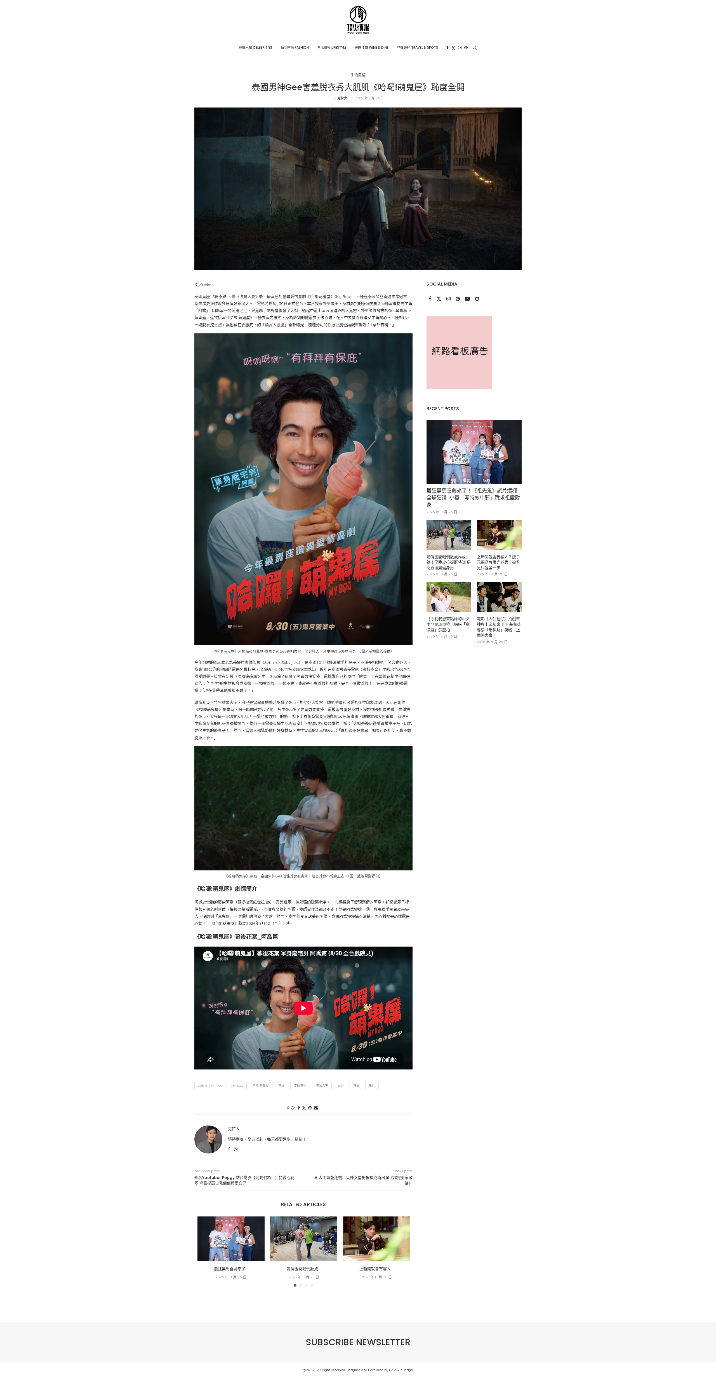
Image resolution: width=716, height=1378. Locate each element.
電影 (341, 1086)
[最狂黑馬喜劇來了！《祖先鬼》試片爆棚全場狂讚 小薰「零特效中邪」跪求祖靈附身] (231, 1238)
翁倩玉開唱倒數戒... (304, 1269)
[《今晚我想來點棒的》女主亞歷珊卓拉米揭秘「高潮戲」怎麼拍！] (449, 597)
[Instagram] (459, 47)
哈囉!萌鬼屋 (261, 1086)
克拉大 (342, 98)
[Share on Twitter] (304, 1107)
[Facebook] (447, 47)
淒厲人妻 (322, 1086)
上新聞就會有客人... (376, 1269)
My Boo (237, 1086)
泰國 (281, 1086)
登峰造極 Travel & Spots (417, 47)
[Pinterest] (466, 47)
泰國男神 (300, 1086)
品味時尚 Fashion (295, 47)
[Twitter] (453, 47)
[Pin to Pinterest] (310, 1107)
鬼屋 (356, 1086)
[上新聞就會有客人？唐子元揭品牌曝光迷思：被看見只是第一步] (376, 1238)
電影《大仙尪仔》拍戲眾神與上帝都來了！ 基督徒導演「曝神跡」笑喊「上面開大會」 (499, 627)
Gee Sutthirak (210, 1086)
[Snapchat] (477, 299)
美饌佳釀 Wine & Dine (371, 47)
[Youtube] (468, 299)
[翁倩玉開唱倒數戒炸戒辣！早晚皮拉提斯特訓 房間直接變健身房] (303, 1238)
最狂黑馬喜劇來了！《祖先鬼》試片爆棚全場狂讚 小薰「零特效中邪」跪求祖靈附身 (473, 497)
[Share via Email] (316, 1107)
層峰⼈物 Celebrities (255, 47)
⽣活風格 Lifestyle (331, 47)
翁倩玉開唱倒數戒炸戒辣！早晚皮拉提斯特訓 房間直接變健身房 (449, 562)
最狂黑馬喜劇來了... (231, 1269)
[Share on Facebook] (299, 1107)
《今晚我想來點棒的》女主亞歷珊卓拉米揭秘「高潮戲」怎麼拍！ (448, 624)
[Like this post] (293, 1107)
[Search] (474, 47)
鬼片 (372, 1086)
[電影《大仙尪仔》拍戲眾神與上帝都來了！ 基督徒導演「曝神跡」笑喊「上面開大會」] (499, 597)
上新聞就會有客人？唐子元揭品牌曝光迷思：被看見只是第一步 (498, 562)
